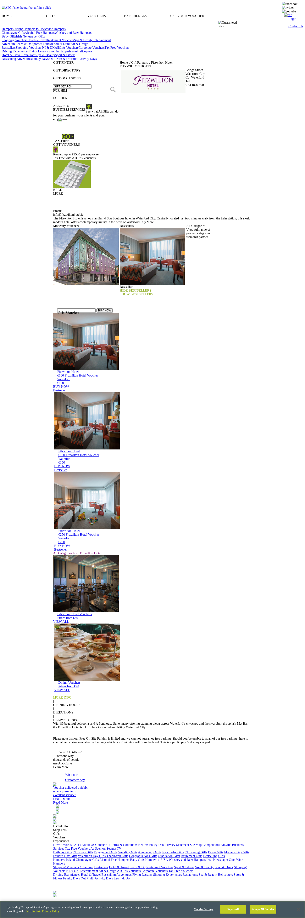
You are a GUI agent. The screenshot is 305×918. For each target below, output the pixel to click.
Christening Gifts (196, 852)
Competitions (211, 845)
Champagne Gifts (13, 32)
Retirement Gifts (191, 856)
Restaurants (29, 55)
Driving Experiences (15, 51)
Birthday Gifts (62, 852)
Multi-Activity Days (83, 59)
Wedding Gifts (127, 852)
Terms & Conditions (124, 845)
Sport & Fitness (42, 44)
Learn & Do (24, 44)
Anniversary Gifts (149, 852)
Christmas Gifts (83, 852)
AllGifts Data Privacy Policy (42, 911)
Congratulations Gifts (143, 856)
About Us (88, 845)
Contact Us (102, 845)
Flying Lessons (39, 51)
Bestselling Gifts (214, 856)
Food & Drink (61, 44)
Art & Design (79, 44)
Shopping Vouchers (14, 40)
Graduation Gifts (169, 856)
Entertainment (102, 40)
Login (292, 19)
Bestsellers (9, 47)
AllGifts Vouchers (66, 47)
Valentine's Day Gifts (92, 856)
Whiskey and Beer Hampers (73, 32)
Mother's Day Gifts (236, 852)
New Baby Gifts (173, 852)
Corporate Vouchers (91, 47)
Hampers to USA (34, 29)
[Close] (298, 909)
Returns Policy (147, 845)
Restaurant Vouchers (60, 40)
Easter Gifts (215, 852)
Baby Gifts (9, 36)
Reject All (233, 909)
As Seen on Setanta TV (105, 848)
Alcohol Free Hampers (40, 32)
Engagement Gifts (105, 852)
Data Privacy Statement (173, 845)
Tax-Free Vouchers (77, 848)
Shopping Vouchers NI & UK (35, 47)
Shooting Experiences (63, 51)
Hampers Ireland (12, 29)
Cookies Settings (203, 909)
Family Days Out (43, 59)
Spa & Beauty (83, 40)
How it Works (62, 845)
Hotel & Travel (37, 40)
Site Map (196, 845)
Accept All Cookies (263, 909)
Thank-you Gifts (117, 856)
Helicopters (84, 51)
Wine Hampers (56, 29)
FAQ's (76, 845)
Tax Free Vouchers (117, 47)
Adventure (9, 44)
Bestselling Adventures (17, 59)
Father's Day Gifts (65, 856)
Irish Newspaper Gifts (30, 36)
